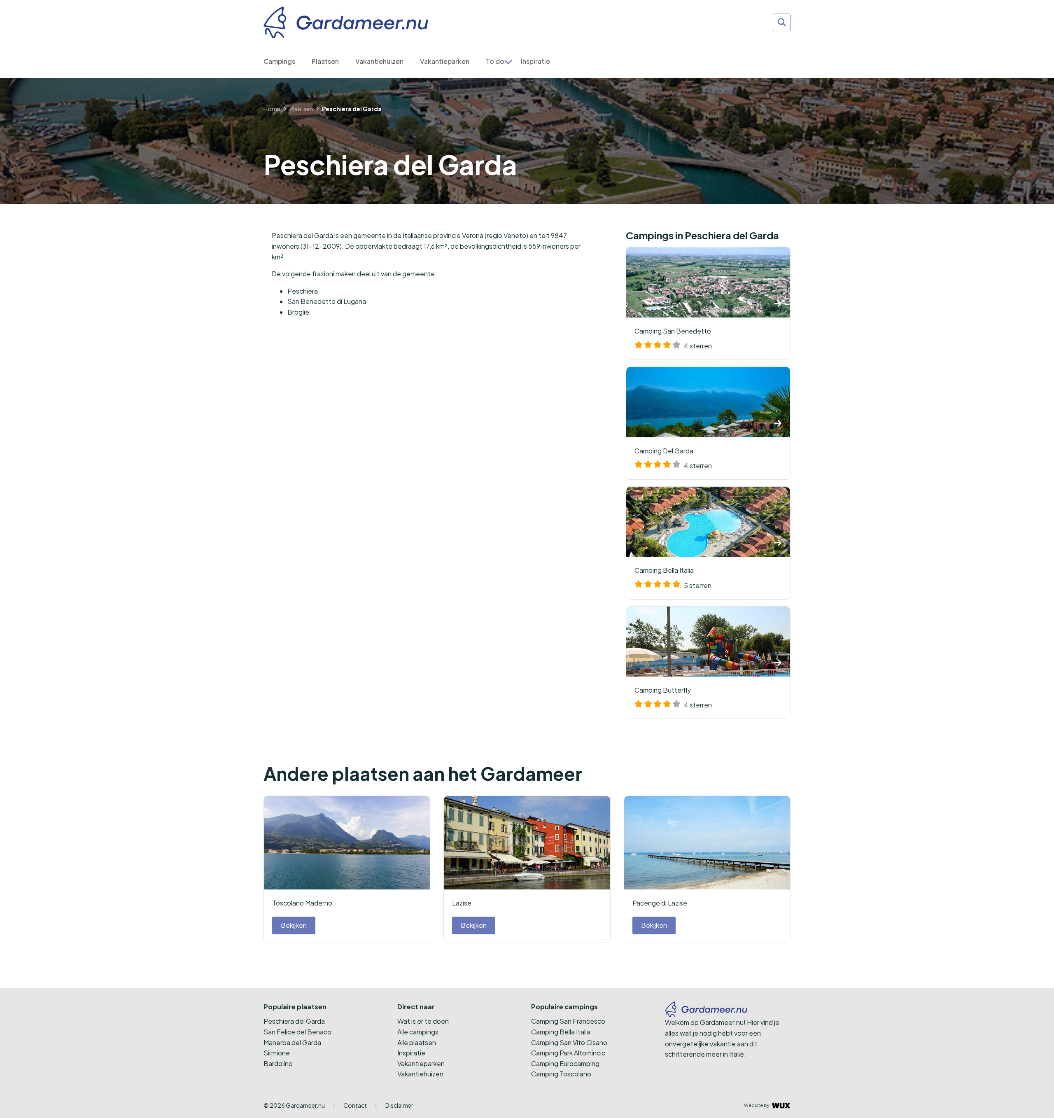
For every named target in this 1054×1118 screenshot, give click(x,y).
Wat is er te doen (423, 1021)
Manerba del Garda (292, 1042)
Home (272, 108)
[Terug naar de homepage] (346, 22)
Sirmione (277, 1052)
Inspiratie (535, 61)
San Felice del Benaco (297, 1031)
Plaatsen (325, 61)
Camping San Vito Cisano (569, 1042)
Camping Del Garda (673, 458)
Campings (279, 61)
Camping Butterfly (673, 697)
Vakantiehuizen (379, 61)
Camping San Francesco (568, 1021)
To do (495, 61)
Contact (355, 1105)
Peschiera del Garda (294, 1021)
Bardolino (278, 1063)
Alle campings (417, 1031)
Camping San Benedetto (673, 338)
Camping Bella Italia (672, 577)
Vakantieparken (444, 61)
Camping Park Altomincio (568, 1052)
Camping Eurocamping (565, 1063)
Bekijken (294, 925)
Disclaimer (399, 1105)
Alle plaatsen (416, 1042)
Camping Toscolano (561, 1073)
